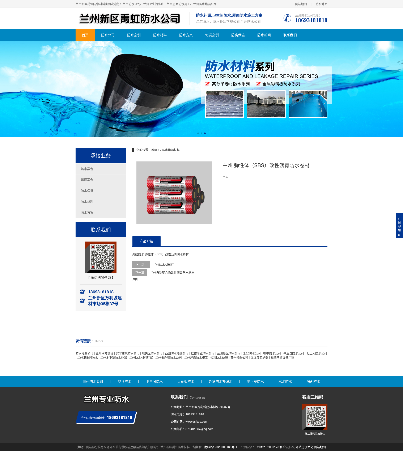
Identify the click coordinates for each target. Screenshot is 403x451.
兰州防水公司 (93, 381)
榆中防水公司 (272, 353)
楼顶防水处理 (219, 357)
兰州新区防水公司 (229, 353)
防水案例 (134, 34)
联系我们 (290, 34)
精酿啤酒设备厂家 (282, 357)
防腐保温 (238, 34)
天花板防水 (185, 381)
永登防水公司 (252, 353)
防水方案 (186, 34)
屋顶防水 (124, 381)
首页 (85, 34)
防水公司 (108, 34)
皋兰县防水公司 (293, 353)
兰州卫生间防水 (87, 357)
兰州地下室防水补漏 (113, 357)
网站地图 (301, 4)
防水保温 (87, 190)
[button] (198, 133)
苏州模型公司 (239, 357)
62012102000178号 (269, 447)
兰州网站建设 (104, 353)
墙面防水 (313, 381)
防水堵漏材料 (171, 150)
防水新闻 (264, 34)
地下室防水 (255, 381)
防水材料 (160, 34)
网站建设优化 (304, 447)
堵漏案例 (212, 34)
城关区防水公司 (152, 353)
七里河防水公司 (316, 353)
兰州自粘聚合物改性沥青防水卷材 (172, 272)
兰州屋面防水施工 (196, 357)
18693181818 (195, 414)
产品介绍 (146, 241)
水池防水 (285, 381)
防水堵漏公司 (84, 353)
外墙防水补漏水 (220, 381)
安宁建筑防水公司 (127, 353)
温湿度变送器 (259, 357)
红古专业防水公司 (203, 353)
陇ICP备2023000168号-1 (220, 447)
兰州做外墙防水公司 (168, 357)
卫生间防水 (154, 381)
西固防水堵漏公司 (176, 353)
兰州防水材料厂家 (141, 357)
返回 (135, 279)
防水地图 (321, 4)
